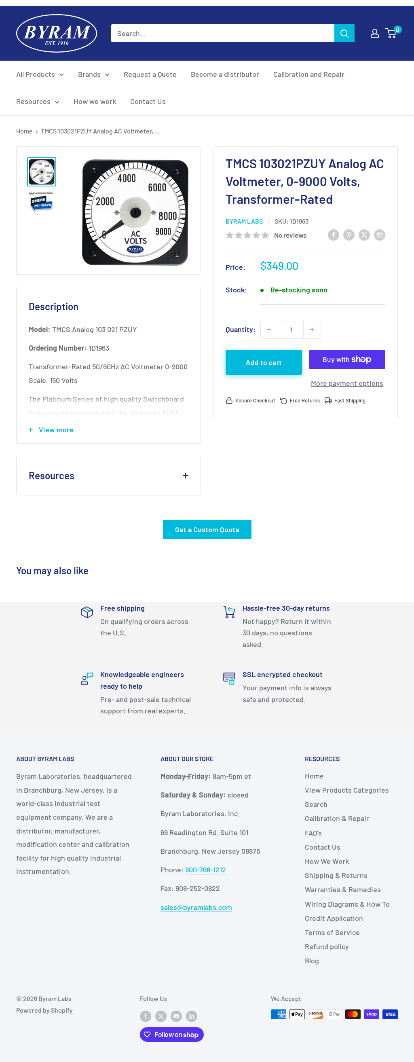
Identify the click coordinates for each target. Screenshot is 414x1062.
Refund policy (327, 946)
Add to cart (264, 362)
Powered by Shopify (44, 1010)
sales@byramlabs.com (196, 907)
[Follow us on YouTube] (176, 1015)
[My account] (375, 33)
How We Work (327, 861)
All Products (35, 74)
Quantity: (241, 329)
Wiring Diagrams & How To (347, 903)
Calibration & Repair (337, 818)
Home (24, 131)
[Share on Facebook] (333, 234)
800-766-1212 (205, 869)
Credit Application (334, 918)
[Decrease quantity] (269, 329)
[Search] (344, 33)
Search (316, 804)
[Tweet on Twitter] (364, 234)
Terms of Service (332, 932)
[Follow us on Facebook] (145, 1015)
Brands (89, 74)
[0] (391, 33)
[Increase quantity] (312, 329)
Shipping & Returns (336, 875)
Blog (312, 960)
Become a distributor (225, 74)
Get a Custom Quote (207, 529)
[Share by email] (379, 234)
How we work (95, 101)
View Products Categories (347, 789)
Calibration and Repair (308, 74)
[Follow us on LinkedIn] (191, 1015)
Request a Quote (150, 74)
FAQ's (313, 832)
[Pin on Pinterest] (349, 234)
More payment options (347, 383)
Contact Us (148, 101)
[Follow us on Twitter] (161, 1015)
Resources (33, 101)
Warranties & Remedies (343, 889)
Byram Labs (244, 221)
